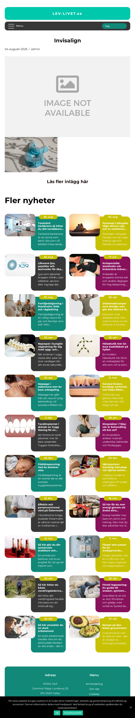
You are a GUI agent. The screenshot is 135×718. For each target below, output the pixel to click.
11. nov (113, 538)
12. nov (48, 538)
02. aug (48, 256)
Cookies (94, 694)
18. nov (113, 498)
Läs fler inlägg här (67, 181)
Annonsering (94, 683)
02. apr (48, 337)
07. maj (48, 297)
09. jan (113, 417)
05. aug (113, 216)
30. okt (48, 578)
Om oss (94, 689)
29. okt (113, 578)
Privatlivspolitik (72, 712)
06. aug (48, 216)
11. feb (48, 417)
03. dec (48, 458)
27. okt (113, 618)
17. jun (113, 256)
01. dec (48, 498)
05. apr (113, 297)
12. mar (112, 377)
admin (35, 49)
